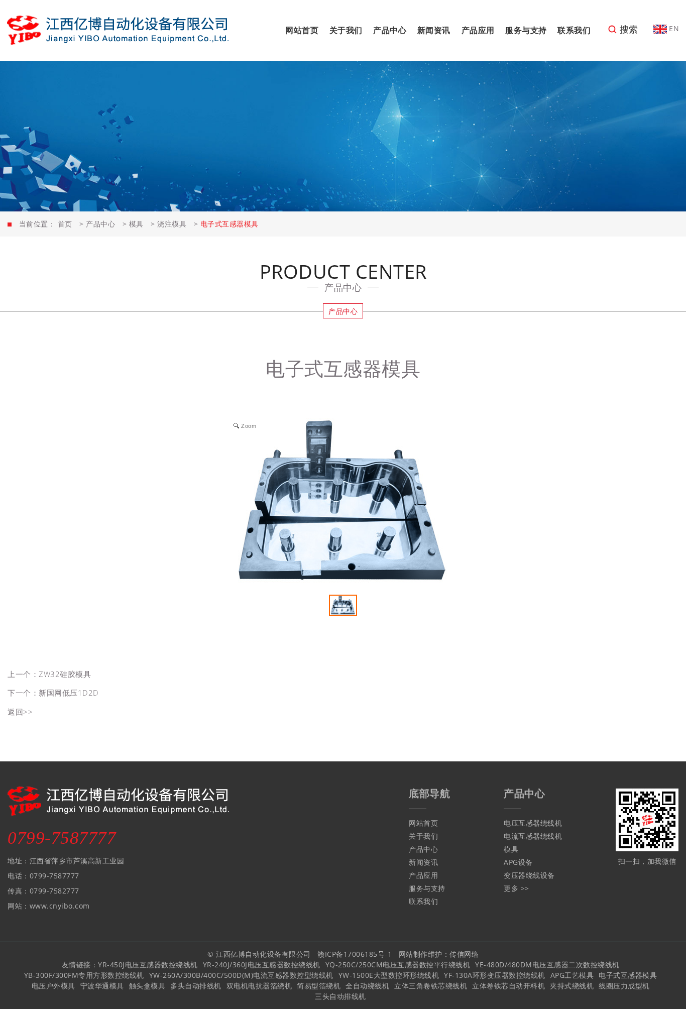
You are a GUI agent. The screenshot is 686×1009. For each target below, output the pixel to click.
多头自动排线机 (195, 985)
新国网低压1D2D (69, 693)
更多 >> (516, 888)
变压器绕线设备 (529, 875)
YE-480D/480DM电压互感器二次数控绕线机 (547, 964)
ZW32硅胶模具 (65, 674)
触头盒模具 (147, 985)
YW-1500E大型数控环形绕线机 (388, 975)
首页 (65, 224)
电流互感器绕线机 (533, 836)
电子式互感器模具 (628, 975)
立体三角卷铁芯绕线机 (430, 985)
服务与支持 (526, 30)
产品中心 (389, 30)
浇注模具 (171, 224)
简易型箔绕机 (318, 985)
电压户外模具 (53, 985)
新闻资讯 (433, 30)
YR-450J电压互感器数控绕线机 (148, 964)
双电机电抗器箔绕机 (259, 985)
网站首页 (301, 30)
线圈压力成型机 (624, 985)
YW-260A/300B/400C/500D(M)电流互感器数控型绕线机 (241, 975)
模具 (136, 224)
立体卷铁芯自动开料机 (508, 985)
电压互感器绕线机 (533, 823)
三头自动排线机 (340, 996)
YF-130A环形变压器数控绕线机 (494, 975)
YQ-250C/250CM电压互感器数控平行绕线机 (398, 964)
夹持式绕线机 (572, 985)
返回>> (20, 712)
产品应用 (478, 30)
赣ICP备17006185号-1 (354, 954)
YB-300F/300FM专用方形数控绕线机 (84, 975)
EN (673, 28)
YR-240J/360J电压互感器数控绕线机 (261, 964)
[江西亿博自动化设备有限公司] (117, 29)
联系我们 (574, 30)
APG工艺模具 (572, 975)
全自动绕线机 (367, 985)
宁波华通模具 (102, 985)
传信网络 (464, 954)
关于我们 (346, 30)
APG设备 (518, 862)
